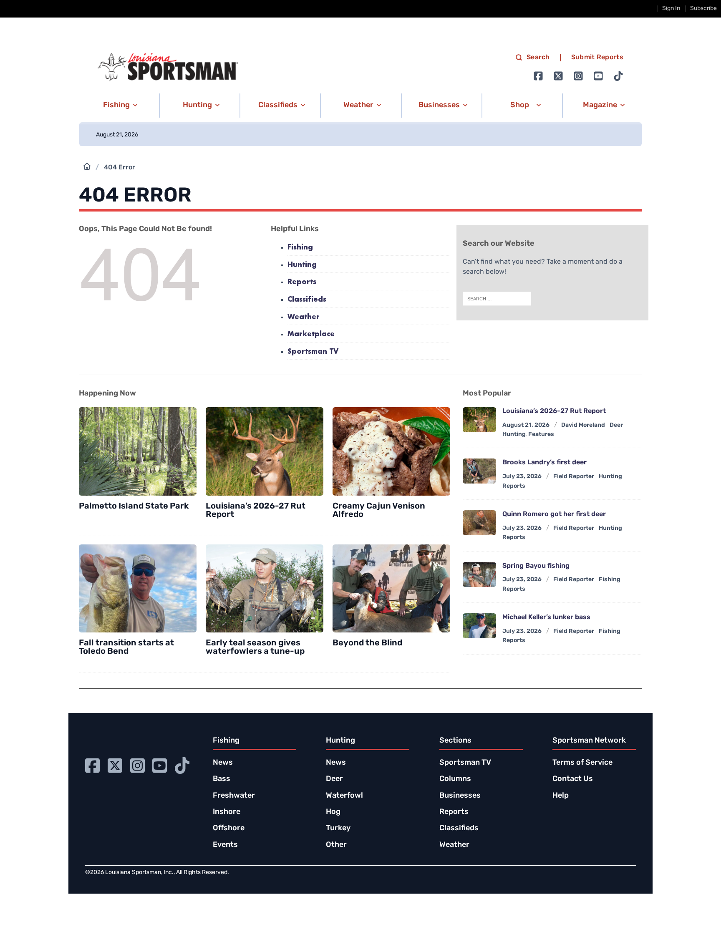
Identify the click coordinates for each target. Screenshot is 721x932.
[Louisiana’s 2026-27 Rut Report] (264, 451)
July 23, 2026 (522, 477)
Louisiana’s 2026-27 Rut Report (255, 510)
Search (538, 57)
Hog (333, 812)
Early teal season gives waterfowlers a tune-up (255, 647)
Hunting (302, 265)
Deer (334, 779)
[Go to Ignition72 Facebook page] (538, 76)
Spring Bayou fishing (536, 566)
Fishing (300, 247)
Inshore (226, 812)
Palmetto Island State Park (134, 506)
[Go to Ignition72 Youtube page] (598, 76)
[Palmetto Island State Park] (138, 451)
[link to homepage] (168, 67)
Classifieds (306, 299)
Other (336, 845)
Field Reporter (573, 477)
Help (560, 796)
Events (225, 845)
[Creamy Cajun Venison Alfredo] (391, 451)
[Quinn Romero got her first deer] (479, 522)
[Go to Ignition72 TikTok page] (618, 76)
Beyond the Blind (367, 643)
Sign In (671, 8)
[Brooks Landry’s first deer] (479, 471)
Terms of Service (582, 763)
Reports (301, 282)
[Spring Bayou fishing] (479, 574)
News (223, 763)
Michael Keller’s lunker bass (546, 617)
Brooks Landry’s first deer (544, 462)
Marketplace (311, 334)
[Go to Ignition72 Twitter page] (558, 76)
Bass (221, 779)
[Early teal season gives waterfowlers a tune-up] (264, 588)
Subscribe (703, 8)
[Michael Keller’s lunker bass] (479, 625)
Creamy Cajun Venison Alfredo (379, 510)
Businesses (460, 796)
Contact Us (572, 779)
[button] (118, 105)
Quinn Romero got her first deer (554, 514)
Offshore (229, 828)
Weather (303, 317)
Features (541, 434)
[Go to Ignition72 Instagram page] (578, 76)
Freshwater (234, 796)
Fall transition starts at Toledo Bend (126, 647)
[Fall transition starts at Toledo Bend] (138, 588)
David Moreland (583, 425)
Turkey (338, 828)
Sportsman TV (312, 351)
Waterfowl (344, 796)
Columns (455, 779)
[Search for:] (497, 298)
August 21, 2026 (526, 425)
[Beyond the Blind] (391, 588)
